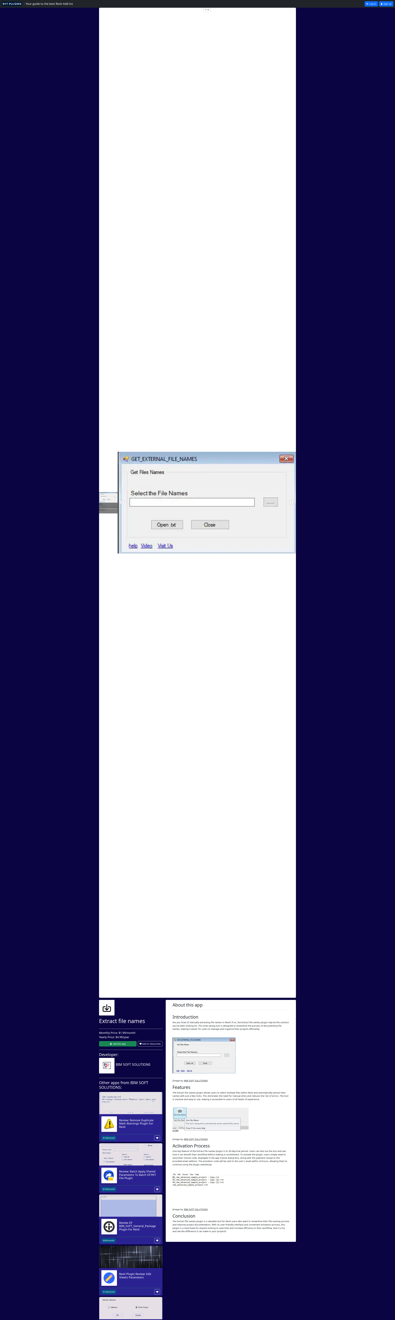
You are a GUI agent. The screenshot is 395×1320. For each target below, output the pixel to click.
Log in (372, 3)
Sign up (387, 3)
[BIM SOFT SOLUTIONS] (124, 1070)
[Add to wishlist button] (157, 1138)
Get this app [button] (119, 1043)
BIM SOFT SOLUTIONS (195, 1080)
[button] (122, 502)
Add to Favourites (151, 1043)
